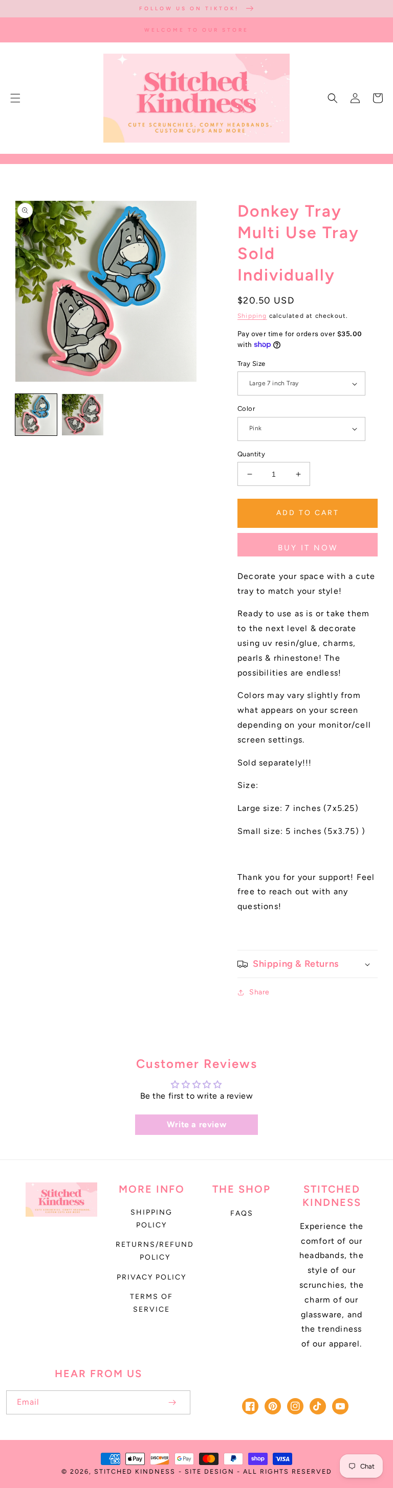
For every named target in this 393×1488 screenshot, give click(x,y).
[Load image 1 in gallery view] (36, 414)
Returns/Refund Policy (155, 1251)
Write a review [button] (196, 1124)
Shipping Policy (151, 1218)
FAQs (241, 1213)
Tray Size (251, 363)
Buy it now (308, 547)
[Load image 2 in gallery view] (82, 414)
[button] (15, 98)
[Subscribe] (172, 1402)
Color (246, 408)
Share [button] (259, 992)
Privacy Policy (151, 1277)
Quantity (251, 454)
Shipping (252, 315)
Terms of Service (151, 1303)
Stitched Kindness (135, 1471)
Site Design (209, 1471)
